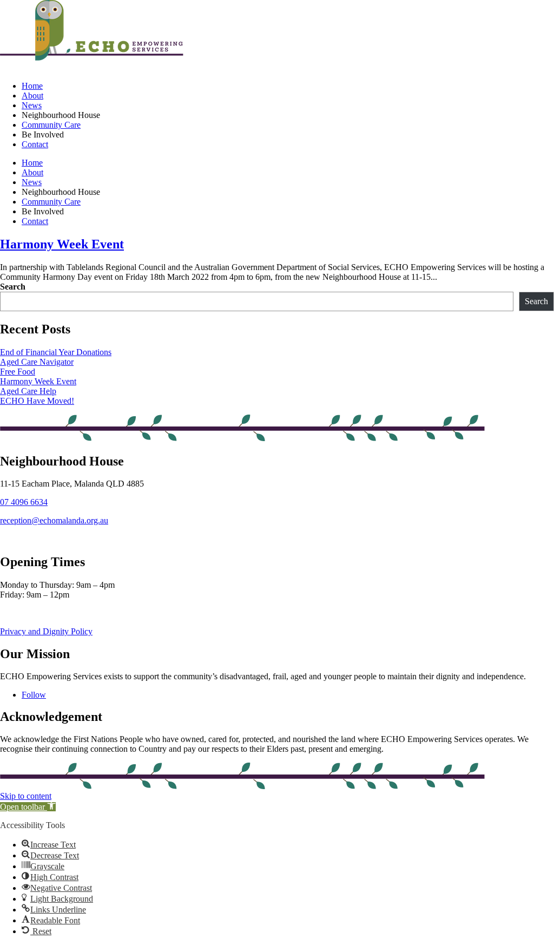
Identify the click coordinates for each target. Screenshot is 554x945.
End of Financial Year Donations (55, 352)
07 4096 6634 (24, 502)
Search (12, 286)
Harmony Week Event (62, 244)
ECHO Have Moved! (37, 400)
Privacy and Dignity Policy (46, 631)
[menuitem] (32, 85)
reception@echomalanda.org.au (54, 520)
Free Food (17, 371)
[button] (28, 806)
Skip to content (25, 795)
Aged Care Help (28, 391)
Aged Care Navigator (37, 361)
